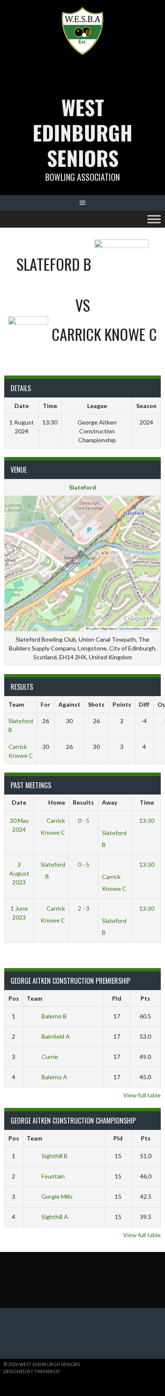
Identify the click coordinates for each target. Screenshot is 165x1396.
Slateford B (114, 838)
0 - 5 (83, 820)
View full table (142, 1095)
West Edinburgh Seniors (82, 132)
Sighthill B (54, 1155)
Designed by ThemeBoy (31, 1371)
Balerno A (54, 1076)
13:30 (146, 820)
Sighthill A (54, 1216)
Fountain (53, 1176)
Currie (49, 1056)
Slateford (82, 487)
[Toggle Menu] (154, 219)
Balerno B (54, 1016)
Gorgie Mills (57, 1196)
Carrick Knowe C (53, 826)
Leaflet (94, 628)
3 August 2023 (19, 873)
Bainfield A (55, 1036)
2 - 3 (83, 908)
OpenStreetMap (129, 628)
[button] (82, 554)
